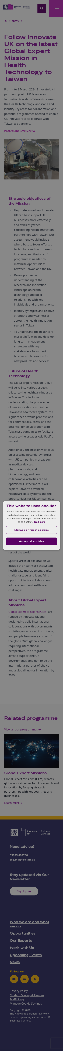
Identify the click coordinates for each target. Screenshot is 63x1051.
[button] (31, 530)
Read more (39, 521)
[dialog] (31, 525)
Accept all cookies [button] (31, 541)
